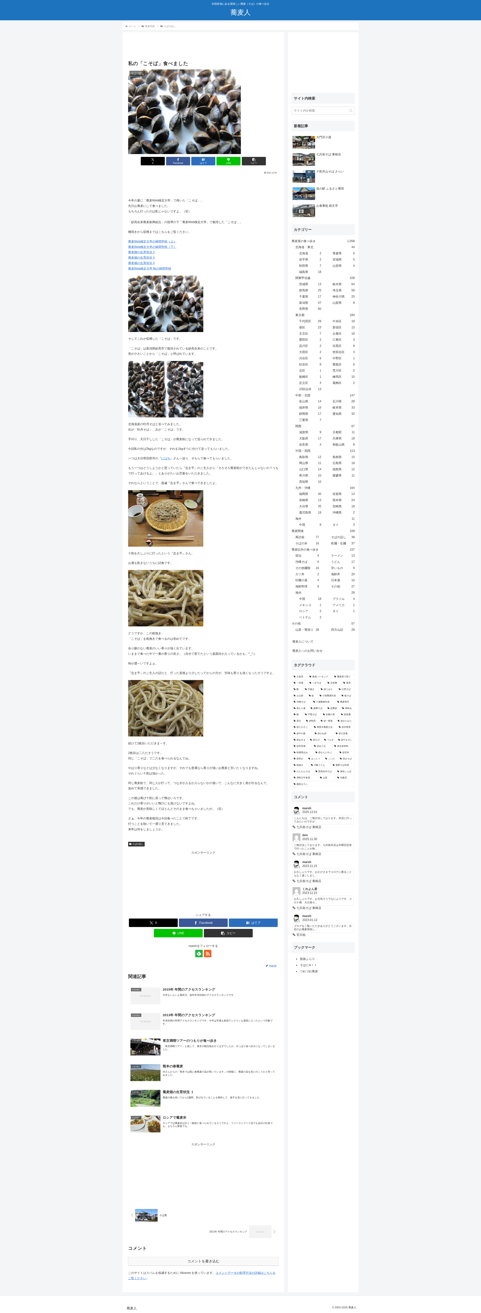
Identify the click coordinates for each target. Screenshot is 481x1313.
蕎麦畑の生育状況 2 (141, 252)
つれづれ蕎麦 (309, 971)
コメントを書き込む (203, 1261)
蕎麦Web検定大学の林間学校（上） (152, 241)
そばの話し (138, 844)
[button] (254, 161)
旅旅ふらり (307, 958)
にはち (165, 458)
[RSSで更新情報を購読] (207, 953)
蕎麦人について (302, 641)
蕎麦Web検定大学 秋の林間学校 (149, 268)
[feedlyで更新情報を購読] (199, 953)
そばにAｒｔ (308, 965)
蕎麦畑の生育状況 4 (141, 263)
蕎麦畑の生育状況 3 (141, 257)
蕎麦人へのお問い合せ (307, 650)
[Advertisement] (203, 47)
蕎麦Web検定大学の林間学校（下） (152, 246)
